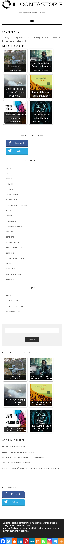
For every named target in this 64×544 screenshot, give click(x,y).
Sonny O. (10, 253)
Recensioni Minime (14, 226)
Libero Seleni (12, 194)
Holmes (9, 184)
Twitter (18, 151)
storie (9, 263)
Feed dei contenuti (15, 301)
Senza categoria (14, 247)
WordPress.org (13, 311)
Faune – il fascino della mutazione (18, 452)
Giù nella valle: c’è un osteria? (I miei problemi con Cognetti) (30, 468)
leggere (10, 189)
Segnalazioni (12, 242)
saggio (9, 231)
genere (9, 178)
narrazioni (11, 200)
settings (24, 531)
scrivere (10, 237)
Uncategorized (13, 274)
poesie (9, 210)
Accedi (9, 295)
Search (32, 340)
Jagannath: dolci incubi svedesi (17, 463)
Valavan (10, 279)
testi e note (11, 269)
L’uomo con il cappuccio (14, 447)
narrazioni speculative (17, 205)
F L (7, 173)
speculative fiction (15, 258)
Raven (9, 216)
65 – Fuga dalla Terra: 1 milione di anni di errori (24, 457)
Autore (9, 168)
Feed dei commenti (15, 306)
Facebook (19, 143)
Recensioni (11, 221)
